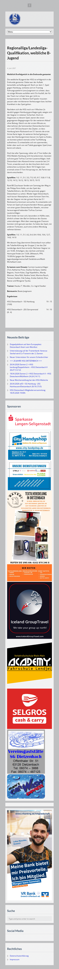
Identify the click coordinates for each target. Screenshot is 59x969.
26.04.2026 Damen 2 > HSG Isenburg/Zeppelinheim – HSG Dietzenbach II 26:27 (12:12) (28, 367)
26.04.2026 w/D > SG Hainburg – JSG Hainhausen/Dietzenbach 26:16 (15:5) (26, 385)
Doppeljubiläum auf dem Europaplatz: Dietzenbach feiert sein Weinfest (26, 345)
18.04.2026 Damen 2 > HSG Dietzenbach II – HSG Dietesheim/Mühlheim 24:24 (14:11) (30, 375)
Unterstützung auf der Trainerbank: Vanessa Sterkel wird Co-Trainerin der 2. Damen (28, 352)
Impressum (14, 959)
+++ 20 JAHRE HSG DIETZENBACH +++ (26, 360)
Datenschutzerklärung (19, 955)
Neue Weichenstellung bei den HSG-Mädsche (29, 380)
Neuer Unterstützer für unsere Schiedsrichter (29, 357)
